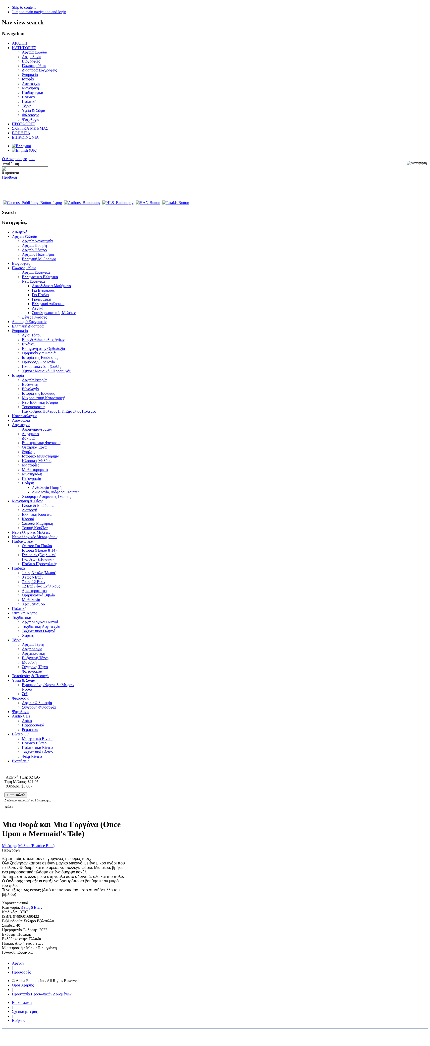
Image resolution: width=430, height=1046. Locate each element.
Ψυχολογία (20, 712)
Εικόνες (28, 344)
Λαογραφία (21, 420)
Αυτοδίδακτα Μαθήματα (51, 286)
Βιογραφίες (31, 61)
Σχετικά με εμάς (25, 1011)
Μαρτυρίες (30, 465)
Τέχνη (26, 106)
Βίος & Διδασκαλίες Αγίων (43, 339)
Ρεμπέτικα (30, 729)
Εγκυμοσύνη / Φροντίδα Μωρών (48, 685)
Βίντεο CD (20, 734)
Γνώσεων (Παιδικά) (38, 559)
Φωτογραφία (32, 671)
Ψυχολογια (30, 119)
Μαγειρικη (30, 88)
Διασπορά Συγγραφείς (39, 70)
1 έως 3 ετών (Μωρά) (39, 573)
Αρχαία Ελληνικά (36, 272)
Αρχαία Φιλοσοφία (37, 703)
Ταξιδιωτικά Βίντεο (37, 752)
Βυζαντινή (30, 384)
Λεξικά (37, 308)
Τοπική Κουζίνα (35, 528)
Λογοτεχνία (31, 83)
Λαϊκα (27, 721)
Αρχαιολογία (32, 649)
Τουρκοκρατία (33, 407)
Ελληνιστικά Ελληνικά (40, 277)
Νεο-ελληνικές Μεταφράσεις (35, 537)
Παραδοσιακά (33, 725)
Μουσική (29, 662)
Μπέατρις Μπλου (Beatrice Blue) (28, 846)
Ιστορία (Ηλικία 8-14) (39, 550)
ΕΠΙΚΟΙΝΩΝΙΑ (25, 137)
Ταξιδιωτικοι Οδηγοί (38, 631)
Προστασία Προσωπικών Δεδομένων (41, 994)
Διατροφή (29, 510)
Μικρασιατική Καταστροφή (43, 398)
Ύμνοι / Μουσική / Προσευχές (46, 371)
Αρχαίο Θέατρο (34, 250)
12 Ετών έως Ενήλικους (41, 586)
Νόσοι (27, 689)
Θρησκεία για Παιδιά (38, 353)
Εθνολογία (30, 389)
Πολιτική (29, 101)
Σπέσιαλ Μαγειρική (37, 523)
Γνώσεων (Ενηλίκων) (39, 555)
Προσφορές (21, 972)
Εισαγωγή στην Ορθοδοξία (43, 348)
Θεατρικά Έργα (34, 447)
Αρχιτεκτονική (33, 653)
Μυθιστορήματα (35, 469)
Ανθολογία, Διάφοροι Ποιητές (55, 492)
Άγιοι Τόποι (31, 335)
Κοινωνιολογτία (24, 416)
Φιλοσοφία (20, 698)
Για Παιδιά (40, 295)
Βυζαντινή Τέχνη (35, 658)
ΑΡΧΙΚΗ (19, 43)
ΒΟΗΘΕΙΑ (21, 133)
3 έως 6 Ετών (32, 577)
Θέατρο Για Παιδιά (37, 546)
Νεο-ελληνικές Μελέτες (31, 532)
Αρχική (18, 963)
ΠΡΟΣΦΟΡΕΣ (23, 124)
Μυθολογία (31, 599)
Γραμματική (41, 299)
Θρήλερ (28, 452)
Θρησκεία (30, 74)
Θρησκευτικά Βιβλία (38, 595)
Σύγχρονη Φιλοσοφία (39, 707)
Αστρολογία (31, 57)
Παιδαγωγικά (22, 541)
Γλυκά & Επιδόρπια (38, 505)
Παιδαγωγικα (32, 92)
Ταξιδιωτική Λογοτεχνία (41, 626)
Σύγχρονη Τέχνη (35, 667)
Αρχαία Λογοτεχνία (37, 241)
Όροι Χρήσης (23, 985)
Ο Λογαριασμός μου (18, 159)
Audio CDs (21, 716)
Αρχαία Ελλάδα (34, 52)
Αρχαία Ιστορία (34, 380)
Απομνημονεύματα (37, 429)
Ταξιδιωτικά (21, 617)
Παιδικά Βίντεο (34, 743)
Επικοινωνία (22, 1002)
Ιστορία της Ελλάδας (38, 393)
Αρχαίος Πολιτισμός (38, 254)
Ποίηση (28, 483)
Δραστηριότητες (34, 590)
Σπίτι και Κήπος (24, 613)
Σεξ (25, 694)
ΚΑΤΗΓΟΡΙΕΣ (24, 48)
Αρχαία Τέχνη (33, 644)
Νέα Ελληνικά (33, 281)
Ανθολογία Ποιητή (46, 487)
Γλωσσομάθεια (34, 66)
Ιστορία (28, 79)
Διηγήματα (30, 434)
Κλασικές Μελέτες (37, 460)
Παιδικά (28, 97)
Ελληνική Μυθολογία (39, 259)
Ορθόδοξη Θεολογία (38, 362)
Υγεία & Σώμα (33, 110)
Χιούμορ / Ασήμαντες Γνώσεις (46, 496)
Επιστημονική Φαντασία (41, 443)
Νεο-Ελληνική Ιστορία (40, 402)
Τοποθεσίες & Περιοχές (31, 676)
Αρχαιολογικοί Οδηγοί (40, 622)
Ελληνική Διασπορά (28, 326)
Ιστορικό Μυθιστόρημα (40, 456)
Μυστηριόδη (32, 474)
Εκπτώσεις (20, 761)
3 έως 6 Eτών (31, 907)
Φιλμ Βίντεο (32, 756)
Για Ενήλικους (43, 290)
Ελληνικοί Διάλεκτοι (48, 304)
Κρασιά (28, 519)
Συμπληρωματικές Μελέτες (54, 313)
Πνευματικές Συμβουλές (41, 366)
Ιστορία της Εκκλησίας (40, 357)
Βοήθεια (18, 1020)
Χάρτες (28, 635)
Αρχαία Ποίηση (34, 245)
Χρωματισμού (33, 604)
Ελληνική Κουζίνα (37, 514)
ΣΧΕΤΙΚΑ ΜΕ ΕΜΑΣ (30, 128)
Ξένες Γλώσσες (34, 317)
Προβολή (9, 177)
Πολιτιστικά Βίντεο (37, 747)
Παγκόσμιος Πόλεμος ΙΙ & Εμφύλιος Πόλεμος (59, 411)
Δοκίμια (28, 438)
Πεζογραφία (31, 478)
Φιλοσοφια (30, 115)
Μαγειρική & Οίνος (27, 501)
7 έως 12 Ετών (33, 582)
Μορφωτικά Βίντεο (37, 738)
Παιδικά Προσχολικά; (39, 564)
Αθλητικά (19, 232)
